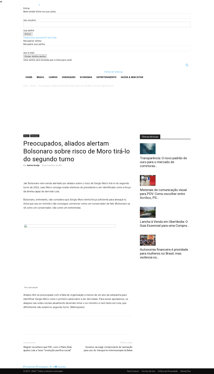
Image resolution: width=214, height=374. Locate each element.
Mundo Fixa (186, 371)
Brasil (40, 77)
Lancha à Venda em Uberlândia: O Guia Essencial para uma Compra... (164, 223)
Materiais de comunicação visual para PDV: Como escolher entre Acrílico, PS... (163, 194)
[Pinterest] (41, 172)
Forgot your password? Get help (40, 37)
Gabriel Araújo (33, 165)
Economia (86, 77)
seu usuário (29, 20)
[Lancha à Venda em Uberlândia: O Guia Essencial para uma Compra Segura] (165, 212)
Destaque (34, 136)
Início (25, 85)
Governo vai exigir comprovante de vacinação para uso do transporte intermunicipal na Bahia (108, 349)
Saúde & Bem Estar (132, 77)
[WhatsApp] (48, 172)
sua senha (28, 30)
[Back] (39, 4)
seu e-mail (28, 52)
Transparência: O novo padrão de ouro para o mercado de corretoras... (163, 162)
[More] (55, 172)
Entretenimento (106, 77)
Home (29, 77)
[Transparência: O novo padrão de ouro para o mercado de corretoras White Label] (165, 148)
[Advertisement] (107, 111)
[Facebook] (26, 172)
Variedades (69, 77)
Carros (53, 77)
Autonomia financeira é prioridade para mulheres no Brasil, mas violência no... (164, 253)
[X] (34, 172)
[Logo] (43, 71)
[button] (187, 65)
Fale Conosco (133, 371)
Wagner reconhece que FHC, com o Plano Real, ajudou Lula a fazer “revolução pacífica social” (47, 349)
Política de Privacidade (168, 371)
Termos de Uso (148, 371)
